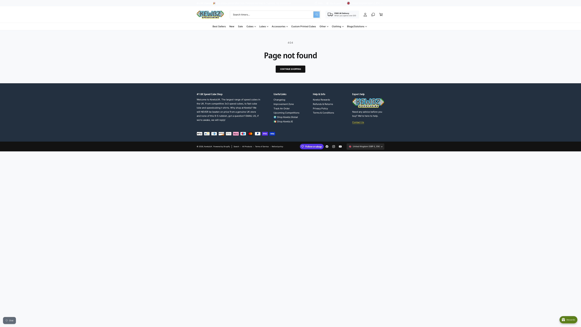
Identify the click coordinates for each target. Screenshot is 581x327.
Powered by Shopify (221, 146)
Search (236, 146)
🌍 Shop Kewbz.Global (286, 117)
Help (320, 3)
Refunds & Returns (323, 104)
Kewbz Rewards (321, 99)
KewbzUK (208, 146)
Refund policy (277, 146)
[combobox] (275, 14)
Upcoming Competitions (286, 112)
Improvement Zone (284, 104)
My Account (336, 3)
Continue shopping (290, 69)
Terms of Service (262, 146)
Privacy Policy (320, 108)
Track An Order (282, 108)
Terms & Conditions (323, 112)
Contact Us (358, 122)
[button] (381, 14)
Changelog (279, 99)
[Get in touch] (373, 14)
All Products (247, 146)
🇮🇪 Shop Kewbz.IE (283, 121)
